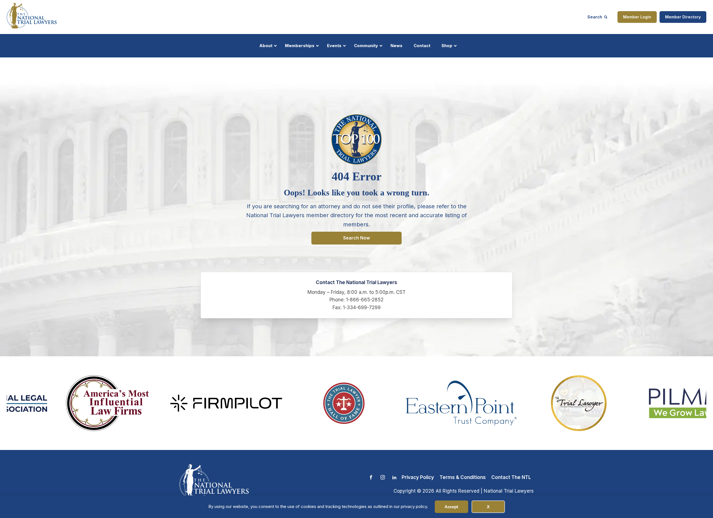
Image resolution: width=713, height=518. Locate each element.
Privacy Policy (418, 477)
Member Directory (683, 16)
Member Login (637, 16)
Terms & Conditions (462, 477)
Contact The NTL (511, 477)
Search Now (356, 238)
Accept (451, 506)
